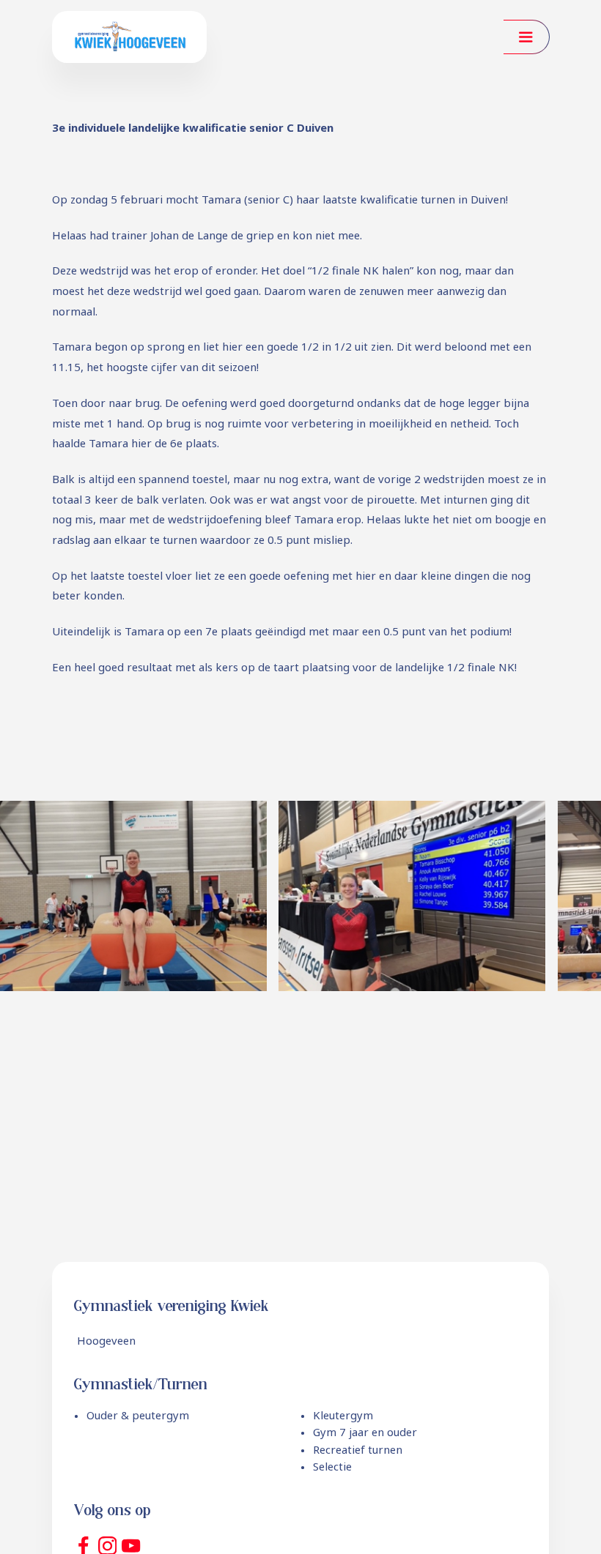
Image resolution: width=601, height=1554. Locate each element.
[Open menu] (526, 36)
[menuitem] (131, 1416)
